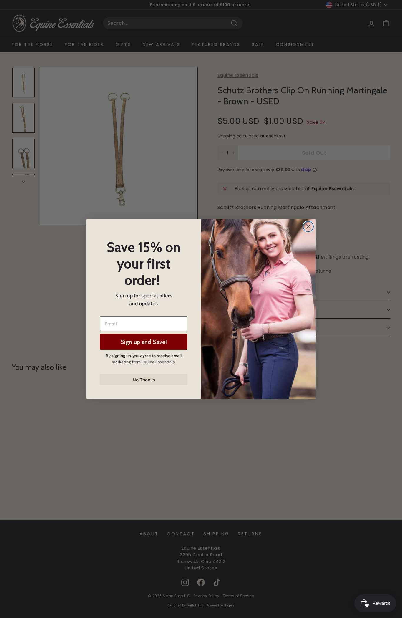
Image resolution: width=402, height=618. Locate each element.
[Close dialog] (308, 226)
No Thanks (144, 379)
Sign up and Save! (144, 341)
